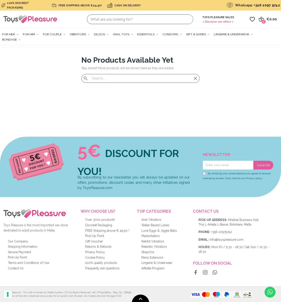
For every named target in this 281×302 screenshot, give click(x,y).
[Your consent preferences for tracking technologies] (8, 294)
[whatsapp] (215, 273)
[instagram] (205, 273)
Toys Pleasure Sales (218, 17)
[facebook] (195, 273)
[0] (252, 19)
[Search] (187, 19)
